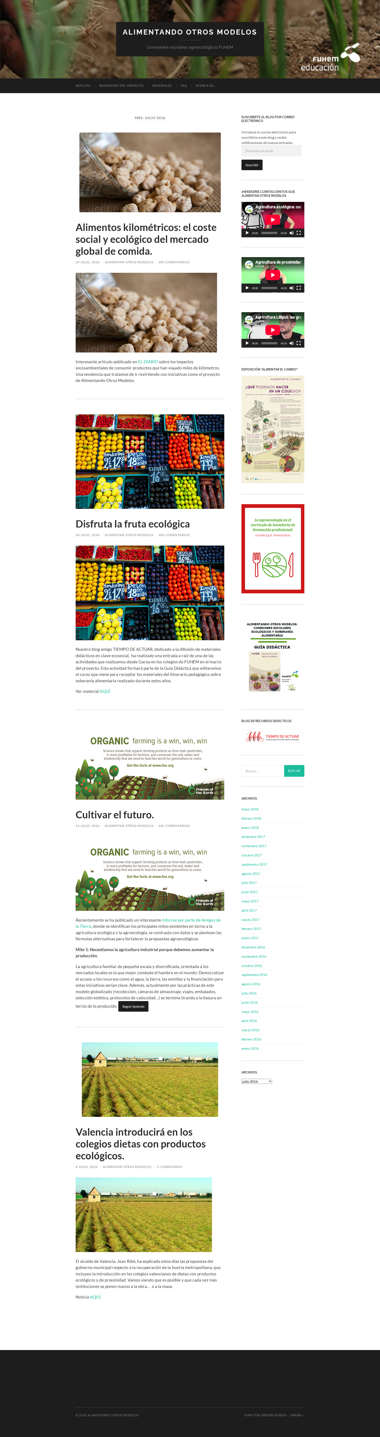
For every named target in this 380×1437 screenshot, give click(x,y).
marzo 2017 (250, 919)
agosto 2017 (250, 873)
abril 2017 (249, 910)
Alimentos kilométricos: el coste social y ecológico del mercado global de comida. (146, 239)
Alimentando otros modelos (190, 32)
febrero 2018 (251, 818)
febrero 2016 (251, 1039)
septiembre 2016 (254, 974)
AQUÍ (105, 691)
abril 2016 (249, 1020)
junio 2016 (249, 1002)
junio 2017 (249, 892)
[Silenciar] (291, 233)
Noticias (83, 85)
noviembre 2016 (253, 956)
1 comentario (169, 1167)
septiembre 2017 (254, 864)
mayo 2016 (249, 1011)
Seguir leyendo (133, 1006)
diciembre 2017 (253, 836)
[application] (272, 219)
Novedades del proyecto (121, 85)
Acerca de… (206, 85)
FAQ (184, 85)
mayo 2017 (249, 901)
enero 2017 (250, 938)
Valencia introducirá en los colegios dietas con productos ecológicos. (141, 1144)
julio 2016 (249, 993)
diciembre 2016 (253, 947)
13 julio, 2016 (88, 826)
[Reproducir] (247, 233)
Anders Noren (273, 1415)
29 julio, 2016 (88, 262)
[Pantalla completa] (298, 233)
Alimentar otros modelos (129, 262)
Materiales (162, 85)
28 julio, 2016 (88, 535)
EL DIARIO (148, 361)
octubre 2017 (251, 855)
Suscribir (252, 165)
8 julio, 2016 (87, 1167)
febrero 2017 (251, 928)
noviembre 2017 (253, 846)
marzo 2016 (250, 1030)
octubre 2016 (251, 965)
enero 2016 (250, 1048)
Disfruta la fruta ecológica (133, 524)
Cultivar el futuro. (115, 815)
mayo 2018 (249, 809)
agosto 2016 (250, 984)
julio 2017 (249, 882)
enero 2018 (250, 827)
